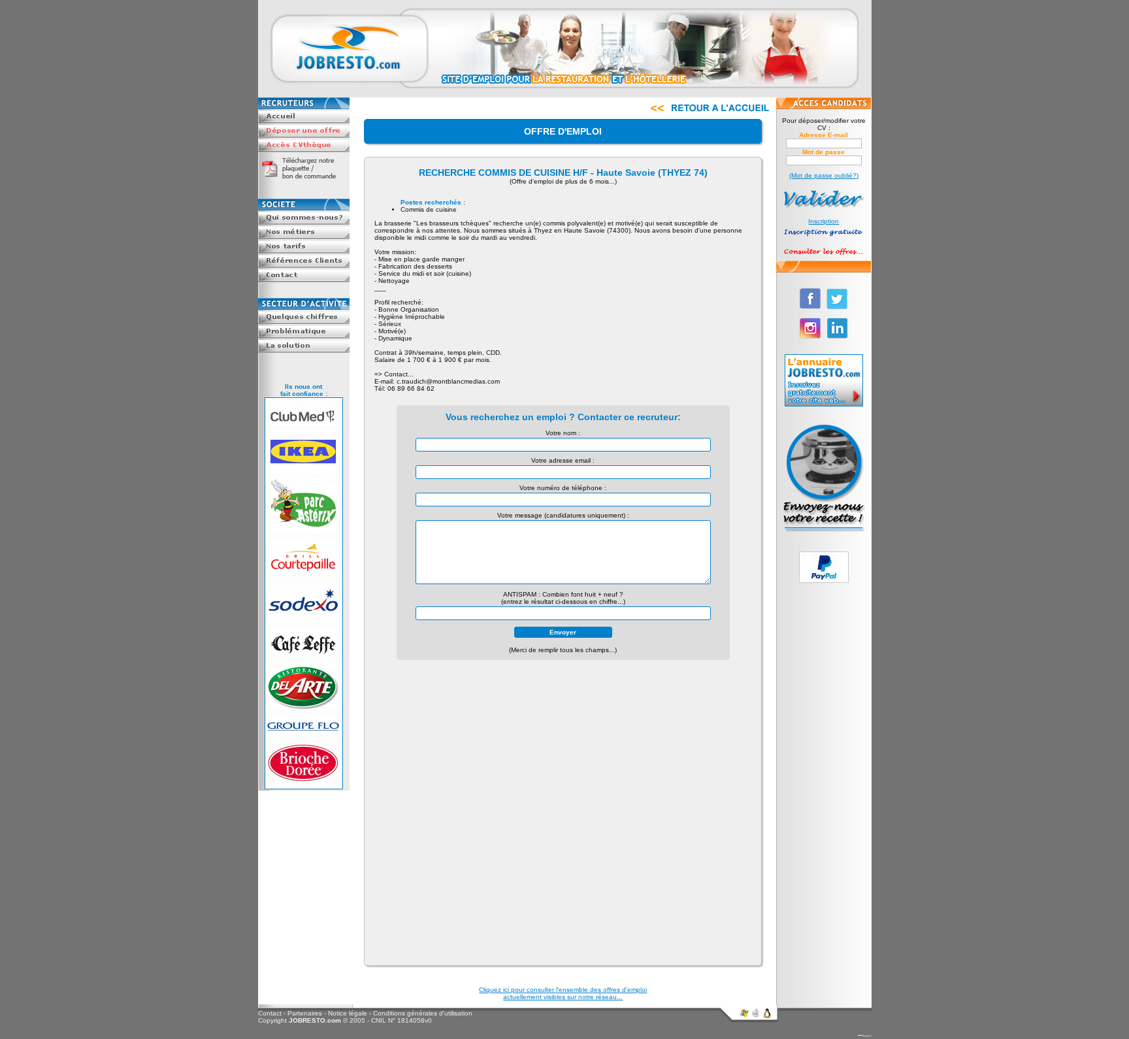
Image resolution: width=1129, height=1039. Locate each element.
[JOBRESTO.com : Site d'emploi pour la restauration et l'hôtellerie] (565, 95)
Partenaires (304, 1013)
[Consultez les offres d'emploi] (823, 257)
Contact (270, 1013)
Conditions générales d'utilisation (422, 1013)
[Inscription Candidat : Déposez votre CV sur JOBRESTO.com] (823, 237)
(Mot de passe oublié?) (824, 175)
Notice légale (347, 1013)
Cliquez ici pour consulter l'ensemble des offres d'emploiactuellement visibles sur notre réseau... (563, 993)
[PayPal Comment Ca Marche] (824, 580)
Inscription (823, 221)
